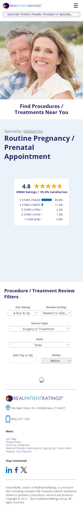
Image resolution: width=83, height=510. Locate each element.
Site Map (11, 439)
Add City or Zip (23, 355)
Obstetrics (33, 131)
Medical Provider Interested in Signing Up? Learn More (38, 448)
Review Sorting (56, 307)
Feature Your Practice (19, 451)
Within (56, 355)
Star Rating (22, 307)
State (39, 339)
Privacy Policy (13, 442)
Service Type (39, 323)
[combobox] (23, 313)
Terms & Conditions (18, 445)
